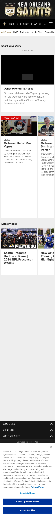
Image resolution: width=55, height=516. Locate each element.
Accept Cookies (27, 510)
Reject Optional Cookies (27, 501)
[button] (27, 77)
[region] (27, 479)
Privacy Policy (13, 487)
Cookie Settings (27, 493)
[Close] (51, 447)
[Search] (45, 24)
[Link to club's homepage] (4, 22)
